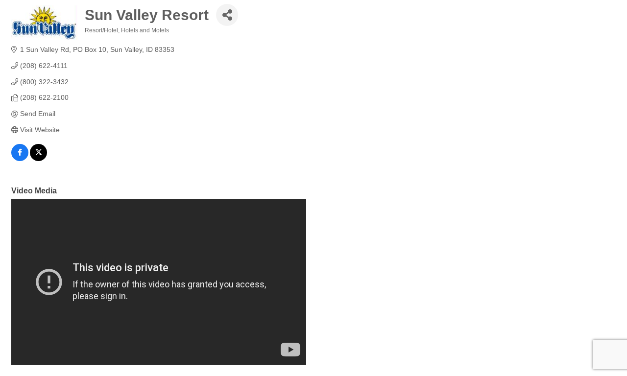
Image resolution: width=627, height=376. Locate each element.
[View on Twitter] (38, 159)
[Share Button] (227, 15)
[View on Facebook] (19, 159)
